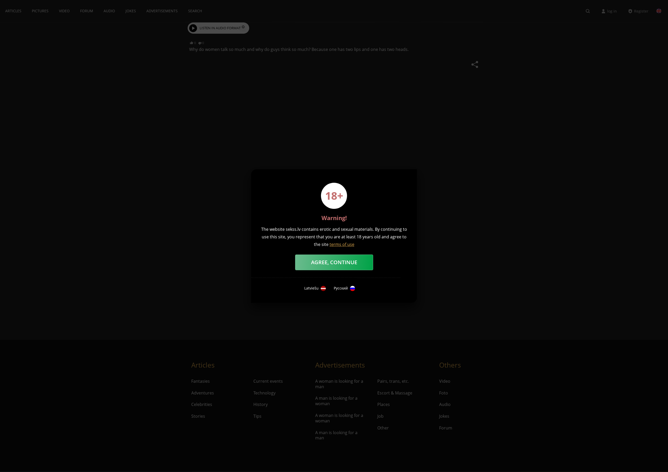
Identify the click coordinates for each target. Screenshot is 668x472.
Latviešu (311, 288)
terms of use (342, 244)
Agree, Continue (334, 262)
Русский (341, 288)
